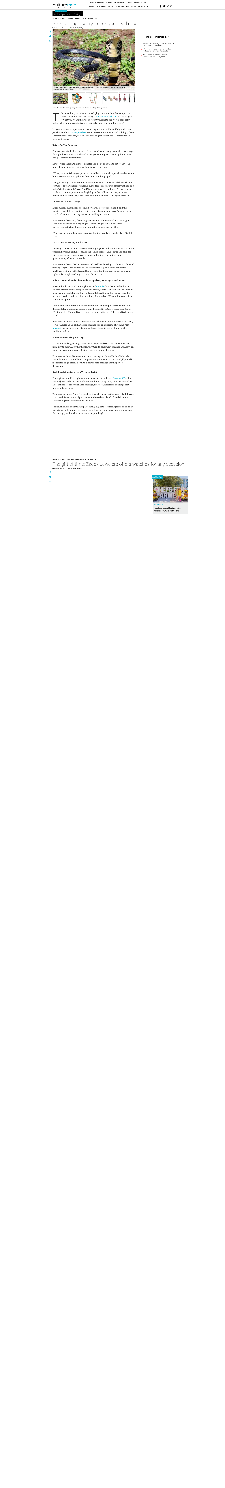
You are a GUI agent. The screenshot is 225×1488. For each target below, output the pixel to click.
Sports (133, 7)
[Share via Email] (50, 41)
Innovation (125, 7)
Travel (129, 2)
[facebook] (161, 6)
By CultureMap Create (59, 28)
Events (140, 7)
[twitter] (164, 6)
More (146, 7)
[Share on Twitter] (50, 36)
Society (91, 7)
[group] (60, 98)
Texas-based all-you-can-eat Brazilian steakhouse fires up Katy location (156, 56)
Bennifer (100, 286)
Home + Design (101, 7)
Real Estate (138, 2)
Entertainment (119, 2)
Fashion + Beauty (114, 7)
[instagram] (168, 6)
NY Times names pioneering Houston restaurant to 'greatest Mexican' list (157, 50)
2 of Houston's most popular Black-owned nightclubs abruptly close (158, 44)
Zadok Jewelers (78, 132)
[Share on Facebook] (50, 32)
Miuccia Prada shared (106, 116)
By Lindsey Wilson (58, 468)
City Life (109, 2)
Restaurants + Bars (97, 2)
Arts (146, 2)
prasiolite (57, 328)
